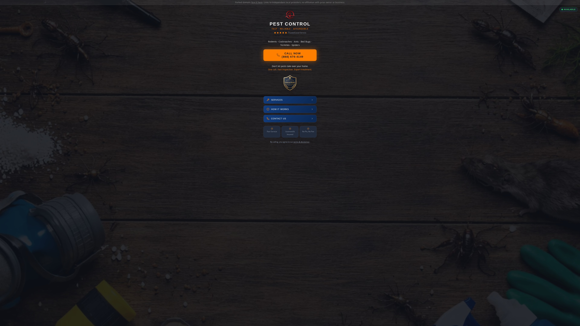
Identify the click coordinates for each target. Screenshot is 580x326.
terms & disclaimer (301, 142)
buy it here (257, 2)
